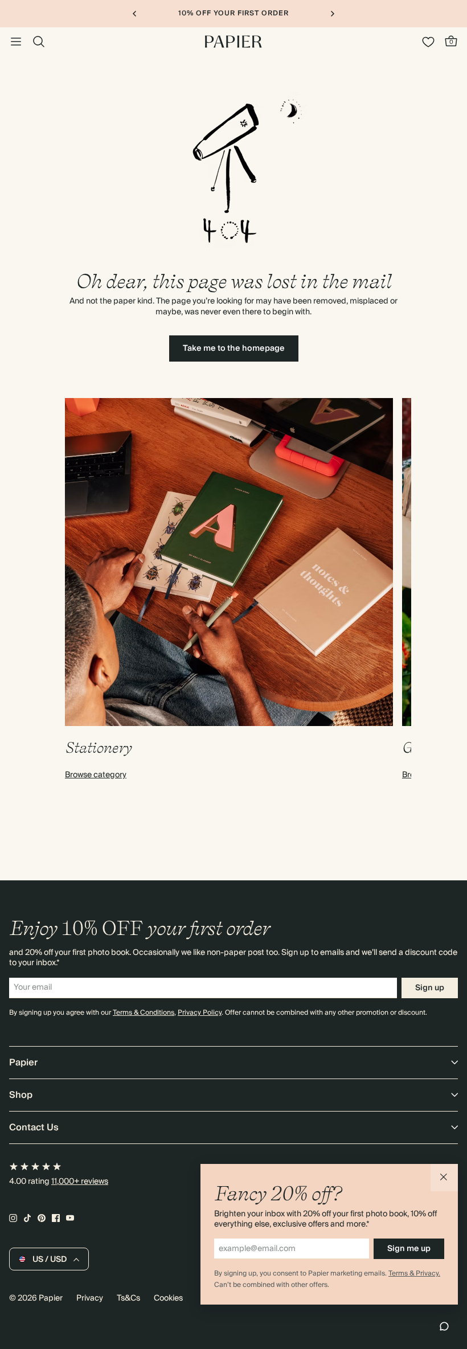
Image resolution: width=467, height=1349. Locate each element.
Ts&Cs (128, 1298)
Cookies (168, 1298)
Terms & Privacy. (414, 1274)
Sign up (429, 988)
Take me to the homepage (234, 348)
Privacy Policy (200, 1013)
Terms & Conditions (143, 1013)
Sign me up (409, 1249)
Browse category (95, 775)
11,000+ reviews (79, 1181)
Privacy (89, 1298)
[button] (444, 1177)
